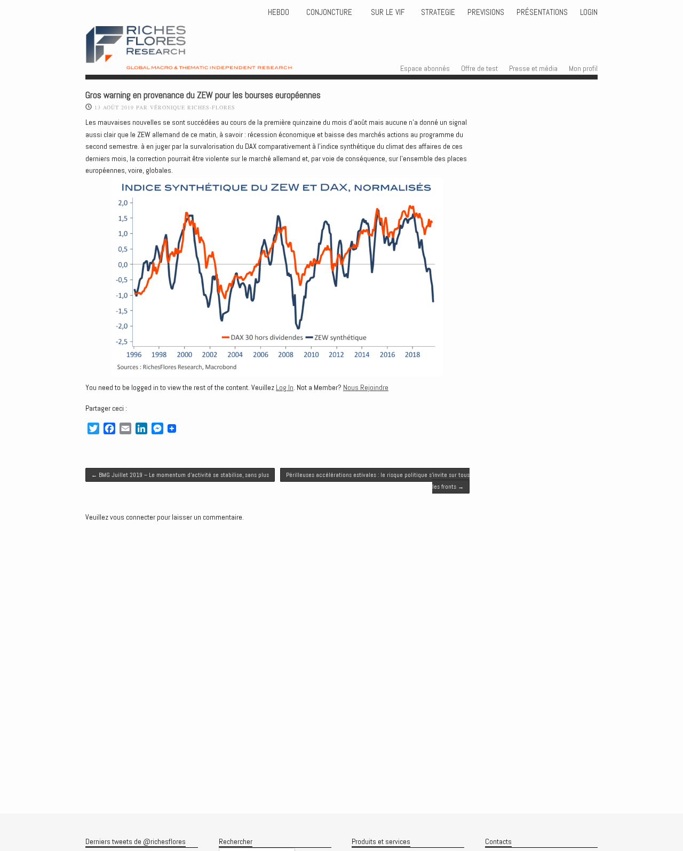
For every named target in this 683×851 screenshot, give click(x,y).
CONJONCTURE (330, 12)
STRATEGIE (437, 12)
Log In (284, 387)
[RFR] (208, 60)
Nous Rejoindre (365, 387)
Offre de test (479, 68)
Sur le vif (387, 12)
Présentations (542, 12)
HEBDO (278, 12)
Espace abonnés (425, 68)
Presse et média (533, 68)
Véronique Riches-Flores (192, 107)
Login (589, 12)
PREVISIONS (485, 12)
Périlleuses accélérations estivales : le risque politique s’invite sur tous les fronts (378, 480)
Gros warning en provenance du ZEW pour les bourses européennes (203, 95)
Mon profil (583, 68)
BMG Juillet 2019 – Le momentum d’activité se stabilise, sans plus (180, 475)
